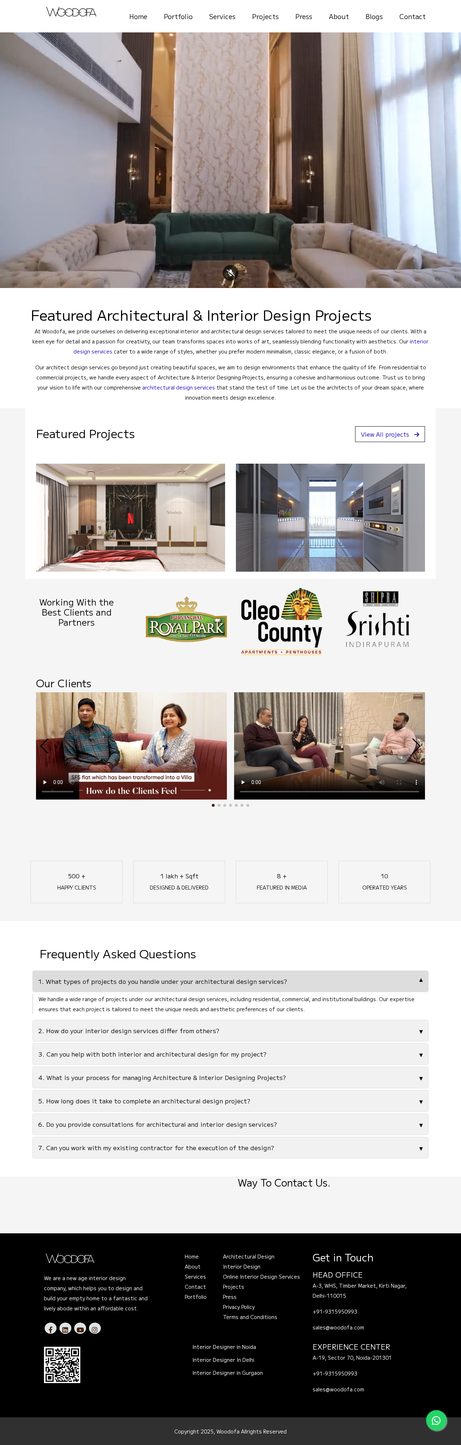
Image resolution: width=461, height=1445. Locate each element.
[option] (232, 619)
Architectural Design (248, 1256)
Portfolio (178, 16)
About (339, 16)
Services (222, 16)
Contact (412, 16)
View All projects (385, 434)
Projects (265, 16)
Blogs (374, 16)
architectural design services (178, 387)
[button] (213, 805)
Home (138, 16)
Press (303, 16)
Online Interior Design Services (261, 1276)
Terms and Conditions (250, 1316)
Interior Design (241, 1266)
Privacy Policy (239, 1306)
